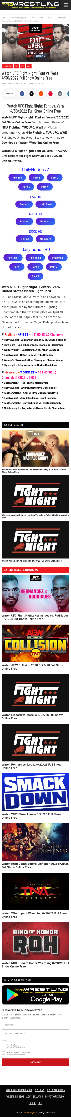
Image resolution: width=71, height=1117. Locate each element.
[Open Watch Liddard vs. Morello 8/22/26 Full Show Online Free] (35, 693)
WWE (28, 66)
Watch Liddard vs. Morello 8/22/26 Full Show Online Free (32, 716)
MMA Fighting (7, 66)
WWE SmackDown (56, 1090)
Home (4, 18)
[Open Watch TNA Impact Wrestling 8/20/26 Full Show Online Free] (35, 891)
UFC (22, 66)
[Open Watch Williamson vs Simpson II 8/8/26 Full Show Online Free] (35, 539)
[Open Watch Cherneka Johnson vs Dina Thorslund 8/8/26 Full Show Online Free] (35, 494)
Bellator (38, 1096)
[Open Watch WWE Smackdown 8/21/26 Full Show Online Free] (35, 792)
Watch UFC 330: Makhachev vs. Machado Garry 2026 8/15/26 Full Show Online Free (34, 470)
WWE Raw (39, 1090)
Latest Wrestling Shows (21, 569)
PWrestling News (31, 1112)
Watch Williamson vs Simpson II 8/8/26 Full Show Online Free (32, 560)
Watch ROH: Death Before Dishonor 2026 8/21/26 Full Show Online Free (35, 865)
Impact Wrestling (55, 1096)
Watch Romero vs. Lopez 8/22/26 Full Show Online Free (31, 766)
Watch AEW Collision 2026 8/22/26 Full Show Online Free (33, 666)
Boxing (32, 1103)
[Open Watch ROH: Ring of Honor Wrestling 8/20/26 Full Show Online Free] (35, 941)
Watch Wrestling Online (18, 18)
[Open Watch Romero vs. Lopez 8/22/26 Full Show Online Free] (35, 742)
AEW (28, 1096)
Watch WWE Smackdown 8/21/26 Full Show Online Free (31, 815)
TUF (16, 66)
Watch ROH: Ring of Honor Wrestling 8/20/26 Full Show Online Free (35, 964)
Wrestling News (15, 1096)
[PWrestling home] (30, 5)
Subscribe (35, 1062)
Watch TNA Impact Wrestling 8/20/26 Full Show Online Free (34, 914)
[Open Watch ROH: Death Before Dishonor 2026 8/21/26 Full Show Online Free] (35, 842)
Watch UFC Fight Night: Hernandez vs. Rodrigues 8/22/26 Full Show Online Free (35, 617)
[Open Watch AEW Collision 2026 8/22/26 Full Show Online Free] (35, 643)
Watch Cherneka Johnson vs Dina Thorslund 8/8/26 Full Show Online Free (35, 516)
